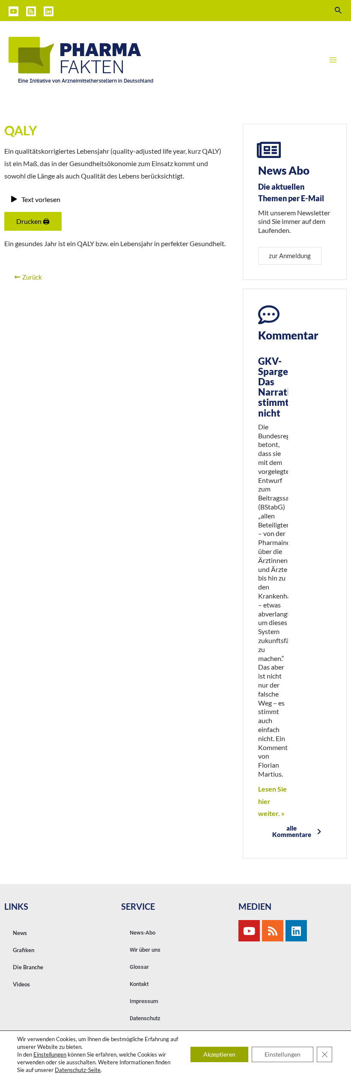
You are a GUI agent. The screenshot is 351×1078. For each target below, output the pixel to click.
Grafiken (23, 950)
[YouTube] (13, 11)
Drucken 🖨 (33, 221)
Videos (21, 984)
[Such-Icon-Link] (338, 10)
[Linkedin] (49, 11)
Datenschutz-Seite (78, 1069)
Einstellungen (49, 1054)
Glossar (139, 967)
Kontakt (139, 984)
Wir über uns (145, 950)
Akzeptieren (219, 1054)
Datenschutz (145, 1018)
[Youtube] (249, 930)
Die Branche (28, 967)
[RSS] (31, 11)
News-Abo (142, 932)
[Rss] (272, 930)
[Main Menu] (333, 60)
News (20, 932)
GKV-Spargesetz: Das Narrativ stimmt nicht (283, 387)
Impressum (144, 1001)
